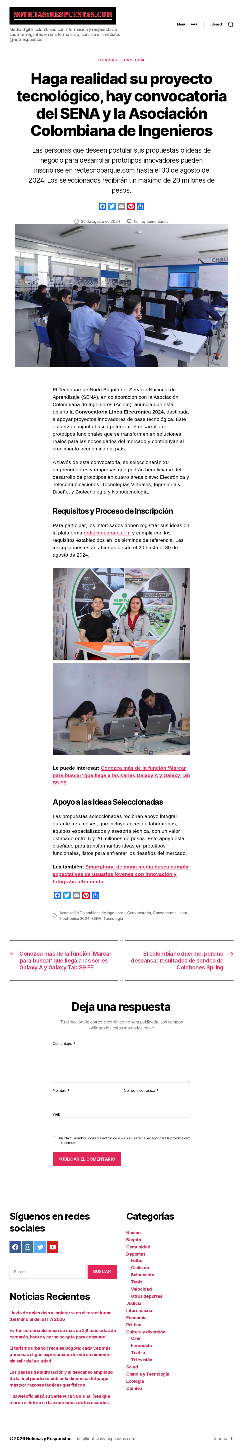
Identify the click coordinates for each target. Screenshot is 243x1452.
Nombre (61, 1090)
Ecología (135, 1381)
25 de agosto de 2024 (100, 221)
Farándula (141, 1345)
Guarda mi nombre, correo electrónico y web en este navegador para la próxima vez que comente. (123, 1140)
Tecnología (113, 918)
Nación (133, 1232)
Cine (135, 1338)
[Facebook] (102, 207)
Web (56, 1114)
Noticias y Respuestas (48, 1438)
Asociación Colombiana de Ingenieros (92, 912)
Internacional (140, 1310)
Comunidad (138, 1246)
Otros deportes (146, 1296)
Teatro (138, 1352)
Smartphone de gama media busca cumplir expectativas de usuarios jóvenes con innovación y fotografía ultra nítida (121, 874)
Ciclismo (140, 1267)
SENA (96, 918)
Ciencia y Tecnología (121, 60)
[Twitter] (40, 1247)
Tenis (136, 1281)
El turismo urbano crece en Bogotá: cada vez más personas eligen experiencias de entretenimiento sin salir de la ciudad (59, 1354)
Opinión (134, 1388)
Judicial (134, 1303)
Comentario (64, 1044)
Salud (132, 1366)
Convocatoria (139, 912)
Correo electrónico (141, 1090)
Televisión (141, 1359)
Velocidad (141, 1289)
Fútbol (137, 1260)
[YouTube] (52, 1247)
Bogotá (133, 1239)
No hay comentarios (151, 221)
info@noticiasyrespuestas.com (106, 1438)
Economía (136, 1317)
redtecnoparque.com (107, 532)
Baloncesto (142, 1274)
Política (133, 1324)
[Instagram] (27, 1247)
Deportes (135, 1254)
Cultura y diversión (145, 1331)
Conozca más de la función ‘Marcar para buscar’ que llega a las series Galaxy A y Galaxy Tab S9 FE (121, 775)
